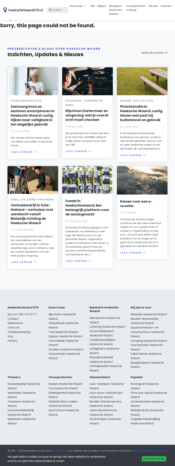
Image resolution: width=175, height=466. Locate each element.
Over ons (14, 328)
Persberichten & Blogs (136, 8)
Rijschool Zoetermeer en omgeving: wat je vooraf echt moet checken (86, 115)
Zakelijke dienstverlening (32, 199)
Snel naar (76, 6)
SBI (93, 6)
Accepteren (154, 458)
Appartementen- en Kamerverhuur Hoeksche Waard (147, 332)
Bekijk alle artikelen (153, 52)
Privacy (12, 341)
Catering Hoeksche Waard (107, 327)
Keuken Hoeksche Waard (65, 384)
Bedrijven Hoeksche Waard (115, 10)
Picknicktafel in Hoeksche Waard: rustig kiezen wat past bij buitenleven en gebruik (141, 113)
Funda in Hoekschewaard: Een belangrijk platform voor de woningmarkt (87, 207)
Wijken (101, 6)
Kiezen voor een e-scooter (136, 203)
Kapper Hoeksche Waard (65, 336)
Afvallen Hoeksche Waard (66, 349)
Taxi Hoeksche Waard (63, 332)
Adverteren (15, 323)
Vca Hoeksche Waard (63, 388)
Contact (166, 6)
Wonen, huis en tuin (136, 100)
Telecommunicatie (26, 100)
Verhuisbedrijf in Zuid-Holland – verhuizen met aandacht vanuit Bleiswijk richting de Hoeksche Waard (32, 214)
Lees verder (21, 152)
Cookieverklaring (19, 332)
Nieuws (153, 6)
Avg (10, 336)
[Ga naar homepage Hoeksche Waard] (22, 10)
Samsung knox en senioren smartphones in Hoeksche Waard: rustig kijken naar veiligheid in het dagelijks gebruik (33, 115)
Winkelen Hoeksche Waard (149, 314)
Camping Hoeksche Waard (149, 341)
